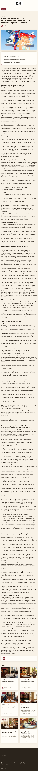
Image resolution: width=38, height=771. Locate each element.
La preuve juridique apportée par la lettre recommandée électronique (27, 732)
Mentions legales (4, 759)
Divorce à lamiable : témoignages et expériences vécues (9, 731)
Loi (24, 6)
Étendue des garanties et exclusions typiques (11, 56)
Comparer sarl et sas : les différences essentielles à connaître (26, 706)
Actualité (6, 6)
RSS (8, 759)
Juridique (20, 6)
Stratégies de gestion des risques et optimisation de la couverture (14, 59)
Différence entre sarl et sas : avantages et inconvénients (8, 680)
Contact (3, 9)
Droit (10, 6)
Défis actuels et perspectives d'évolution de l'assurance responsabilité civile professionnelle (19, 61)
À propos (32, 6)
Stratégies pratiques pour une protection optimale (12, 62)
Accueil (2, 6)
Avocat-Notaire (15, 6)
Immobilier (27, 6)
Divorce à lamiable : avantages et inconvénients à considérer (27, 680)
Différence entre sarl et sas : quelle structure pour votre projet (9, 705)
